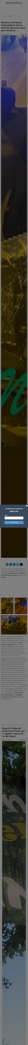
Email (6, 515)
